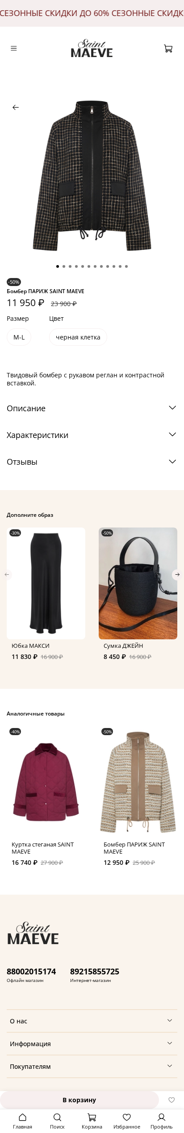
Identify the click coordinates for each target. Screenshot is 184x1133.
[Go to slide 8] (101, 266)
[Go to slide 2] (64, 266)
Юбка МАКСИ (31, 646)
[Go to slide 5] (82, 266)
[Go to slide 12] (126, 266)
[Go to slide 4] (76, 266)
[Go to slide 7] (95, 266)
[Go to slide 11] (120, 266)
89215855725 (94, 971)
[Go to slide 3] (70, 266)
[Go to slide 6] (89, 266)
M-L (19, 337)
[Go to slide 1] (57, 266)
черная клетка (78, 337)
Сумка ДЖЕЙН (123, 646)
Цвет (56, 319)
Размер (18, 319)
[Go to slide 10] (114, 266)
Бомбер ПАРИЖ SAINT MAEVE (134, 848)
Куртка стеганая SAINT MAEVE (43, 848)
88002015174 (31, 971)
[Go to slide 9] (107, 266)
